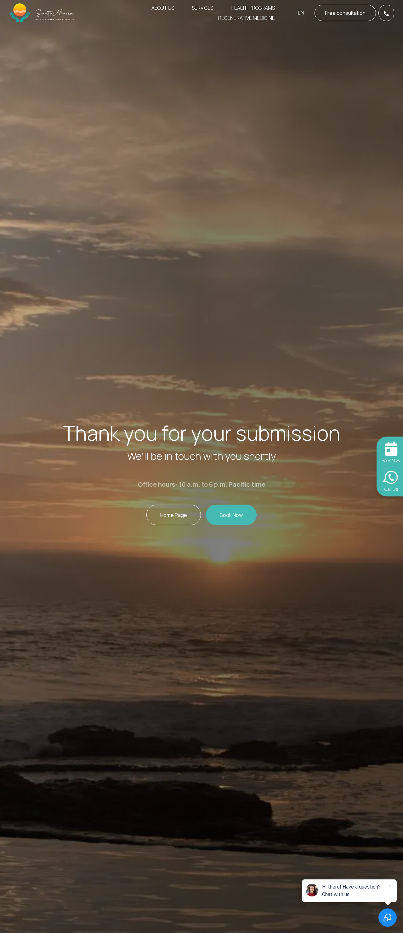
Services (202, 7)
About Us (162, 7)
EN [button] (301, 12)
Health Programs (253, 7)
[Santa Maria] (42, 13)
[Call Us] (386, 13)
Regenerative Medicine (246, 17)
